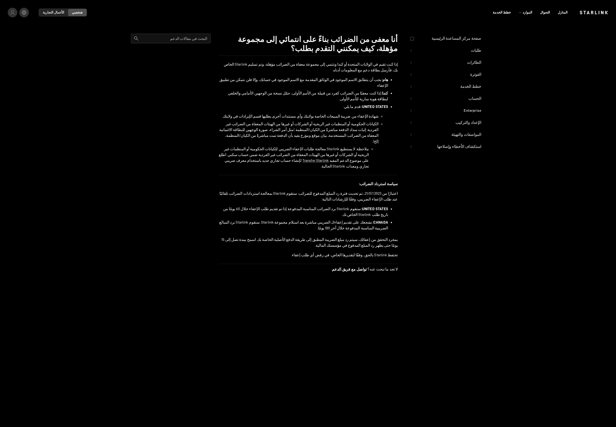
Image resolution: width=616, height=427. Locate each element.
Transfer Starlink (315, 160)
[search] (136, 38)
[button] (445, 50)
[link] (593, 12)
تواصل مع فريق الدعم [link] (349, 269)
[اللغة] (24, 12)
